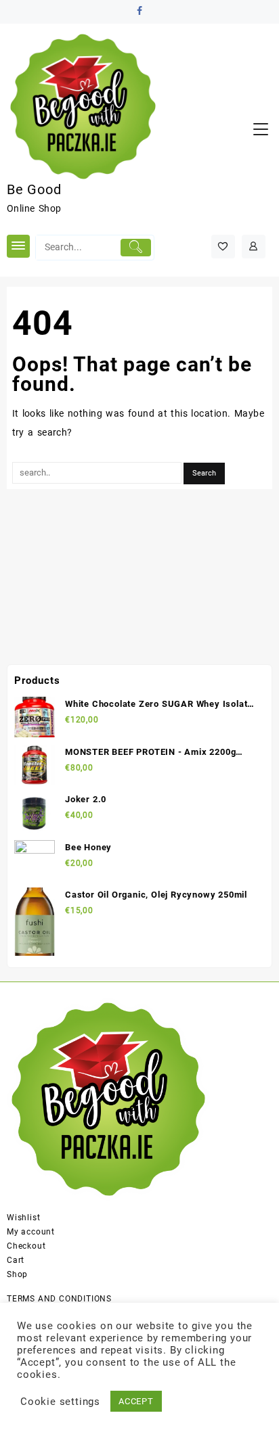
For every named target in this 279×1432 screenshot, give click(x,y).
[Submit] (136, 247)
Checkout (26, 1246)
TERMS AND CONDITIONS (59, 1298)
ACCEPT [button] (136, 1401)
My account (31, 1232)
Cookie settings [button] (60, 1401)
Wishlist (23, 1217)
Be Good (34, 189)
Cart (15, 1260)
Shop (17, 1274)
